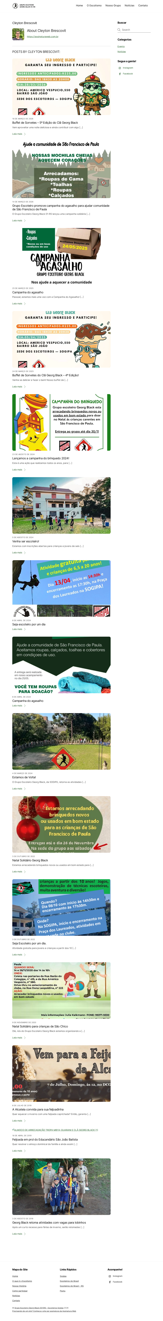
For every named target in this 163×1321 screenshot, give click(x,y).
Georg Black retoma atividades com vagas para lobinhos (49, 1222)
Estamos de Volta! (24, 777)
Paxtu (62, 1291)
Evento (121, 46)
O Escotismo (94, 5)
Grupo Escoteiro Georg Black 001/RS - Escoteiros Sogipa (38, 1308)
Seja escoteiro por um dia (28, 624)
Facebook (127, 73)
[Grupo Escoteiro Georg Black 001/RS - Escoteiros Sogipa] (24, 7)
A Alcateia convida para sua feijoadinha (37, 1109)
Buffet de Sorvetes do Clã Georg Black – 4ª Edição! (45, 375)
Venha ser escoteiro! (25, 541)
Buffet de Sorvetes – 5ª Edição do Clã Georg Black (45, 122)
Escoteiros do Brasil (69, 1281)
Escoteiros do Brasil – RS (72, 1286)
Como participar (20, 1291)
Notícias (129, 5)
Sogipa (63, 1276)
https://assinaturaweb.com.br (42, 36)
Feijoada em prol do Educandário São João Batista (45, 1139)
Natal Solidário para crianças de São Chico (40, 1026)
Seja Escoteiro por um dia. (29, 943)
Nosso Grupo (113, 5)
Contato (143, 5)
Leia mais (17, 134)
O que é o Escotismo (22, 1281)
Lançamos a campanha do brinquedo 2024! (40, 458)
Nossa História (19, 1286)
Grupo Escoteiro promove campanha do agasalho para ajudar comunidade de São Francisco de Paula (60, 207)
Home (79, 5)
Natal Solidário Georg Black (30, 860)
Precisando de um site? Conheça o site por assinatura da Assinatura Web (44, 1311)
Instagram (127, 68)
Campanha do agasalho (27, 292)
